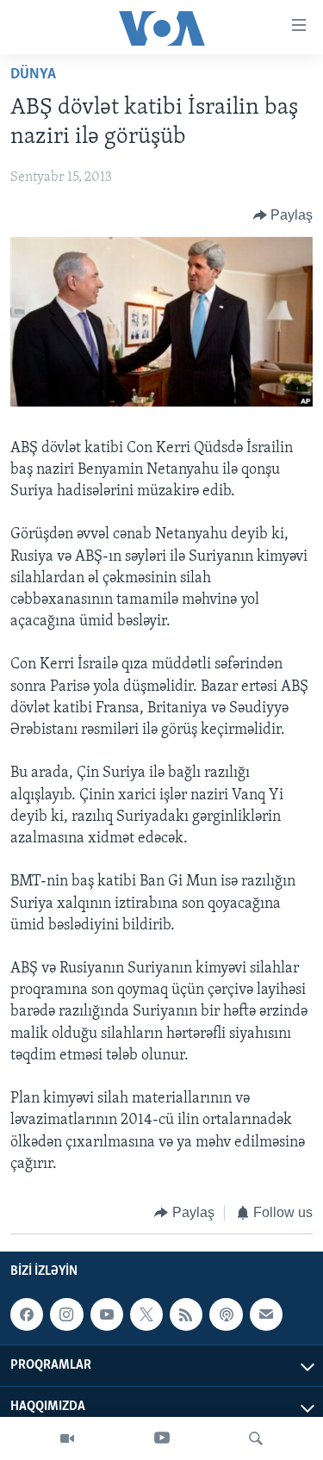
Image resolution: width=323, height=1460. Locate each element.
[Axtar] (256, 1438)
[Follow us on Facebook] (26, 1315)
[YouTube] (162, 1438)
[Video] (67, 1438)
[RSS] (186, 1315)
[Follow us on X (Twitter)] (146, 1315)
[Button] (283, 215)
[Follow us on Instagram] (66, 1315)
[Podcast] (225, 1315)
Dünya (33, 75)
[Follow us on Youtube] (106, 1315)
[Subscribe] (266, 1315)
